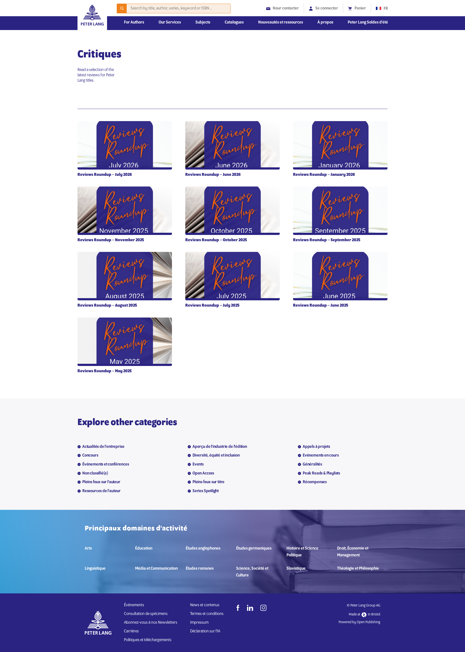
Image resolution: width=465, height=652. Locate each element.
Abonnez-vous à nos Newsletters (150, 623)
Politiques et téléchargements (147, 640)
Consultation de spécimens (146, 614)
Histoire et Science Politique (302, 552)
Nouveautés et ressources (280, 22)
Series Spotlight (206, 491)
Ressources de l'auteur (101, 491)
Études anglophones (203, 548)
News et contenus (204, 605)
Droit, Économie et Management (352, 552)
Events (198, 464)
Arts (88, 548)
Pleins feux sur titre (209, 482)
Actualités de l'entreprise (103, 447)
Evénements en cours (321, 455)
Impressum (199, 623)
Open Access (203, 473)
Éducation (143, 548)
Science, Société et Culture (252, 572)
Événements (134, 605)
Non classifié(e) (95, 473)
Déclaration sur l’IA (206, 631)
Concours (90, 455)
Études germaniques (253, 548)
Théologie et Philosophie (358, 569)
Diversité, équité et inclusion (216, 455)
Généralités (312, 464)
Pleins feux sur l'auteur (101, 482)
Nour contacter (286, 8)
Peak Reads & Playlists (321, 473)
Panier (360, 8)
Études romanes (200, 569)
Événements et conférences (105, 464)
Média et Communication (156, 569)
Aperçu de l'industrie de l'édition (220, 447)
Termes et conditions (207, 614)
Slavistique (296, 569)
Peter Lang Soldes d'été (368, 22)
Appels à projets (316, 447)
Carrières (131, 631)
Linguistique (95, 569)
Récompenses (315, 482)
